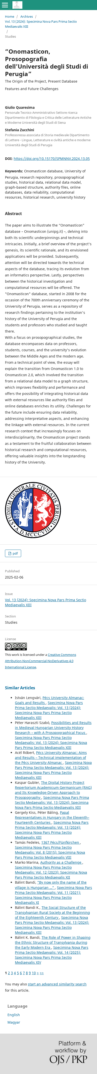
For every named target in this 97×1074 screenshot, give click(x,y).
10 (34, 972)
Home (9, 16)
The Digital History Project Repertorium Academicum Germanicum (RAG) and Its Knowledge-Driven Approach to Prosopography (53, 790)
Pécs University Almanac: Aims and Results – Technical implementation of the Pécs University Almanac (51, 757)
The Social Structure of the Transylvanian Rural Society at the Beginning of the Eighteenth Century (52, 912)
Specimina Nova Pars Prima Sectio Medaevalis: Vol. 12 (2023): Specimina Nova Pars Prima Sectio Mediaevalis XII (51, 872)
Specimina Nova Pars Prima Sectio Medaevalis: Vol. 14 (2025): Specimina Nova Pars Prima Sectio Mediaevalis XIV (51, 955)
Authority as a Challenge (61, 862)
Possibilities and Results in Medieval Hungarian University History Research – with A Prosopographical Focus (53, 727)
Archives (26, 16)
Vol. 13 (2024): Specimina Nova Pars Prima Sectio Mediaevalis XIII (41, 24)
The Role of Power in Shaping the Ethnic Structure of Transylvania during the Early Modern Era (53, 942)
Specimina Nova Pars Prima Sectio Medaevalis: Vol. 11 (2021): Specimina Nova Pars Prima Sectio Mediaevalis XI (53, 895)
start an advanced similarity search (57, 984)
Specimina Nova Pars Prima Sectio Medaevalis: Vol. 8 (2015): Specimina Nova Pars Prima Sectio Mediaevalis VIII (50, 852)
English (13, 1014)
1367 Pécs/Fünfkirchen (60, 842)
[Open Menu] (5, 5)
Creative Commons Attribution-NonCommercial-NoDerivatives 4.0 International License (40, 660)
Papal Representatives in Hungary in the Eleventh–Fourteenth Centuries (52, 817)
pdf (15, 553)
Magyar (13, 1022)
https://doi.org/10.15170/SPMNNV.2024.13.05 (52, 158)
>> (42, 972)
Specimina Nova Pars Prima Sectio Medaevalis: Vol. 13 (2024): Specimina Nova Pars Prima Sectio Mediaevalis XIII (49, 710)
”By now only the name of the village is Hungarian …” (51, 885)
